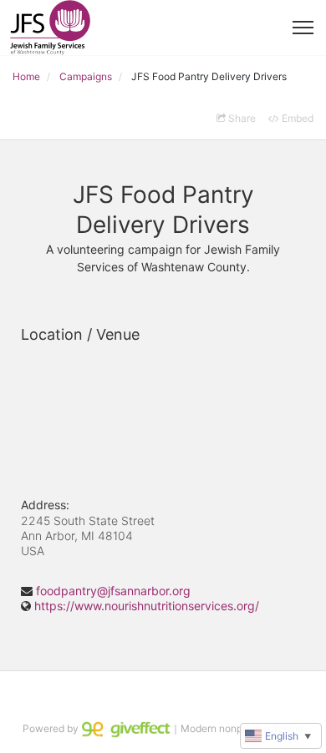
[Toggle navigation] (303, 27)
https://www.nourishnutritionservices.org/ (146, 606)
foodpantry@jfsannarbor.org (113, 591)
